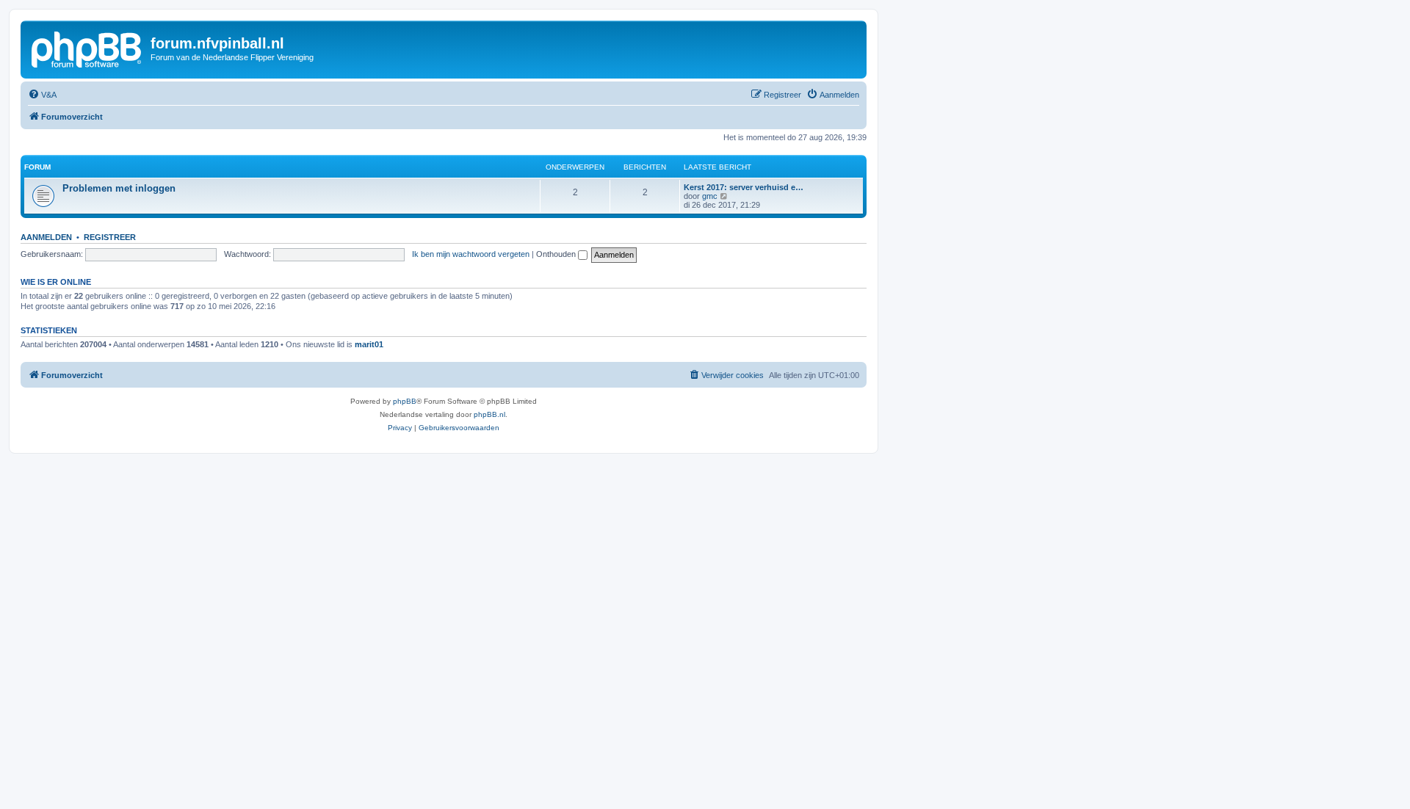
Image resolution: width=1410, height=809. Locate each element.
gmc (709, 196)
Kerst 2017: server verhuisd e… (743, 187)
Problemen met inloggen (119, 188)
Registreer (110, 237)
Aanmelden (46, 237)
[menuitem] (42, 95)
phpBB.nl (489, 414)
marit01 (369, 344)
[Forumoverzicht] (87, 47)
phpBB (404, 401)
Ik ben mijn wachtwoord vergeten (470, 254)
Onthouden (557, 254)
